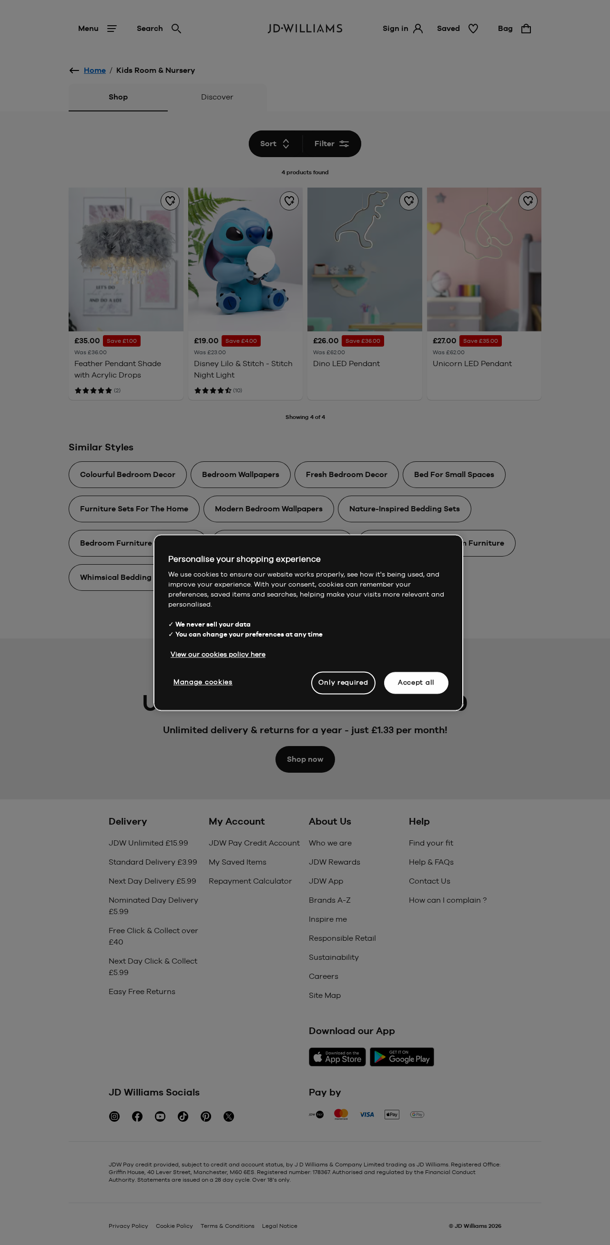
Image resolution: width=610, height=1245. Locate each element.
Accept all (416, 682)
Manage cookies (203, 682)
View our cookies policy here (218, 654)
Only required (343, 682)
